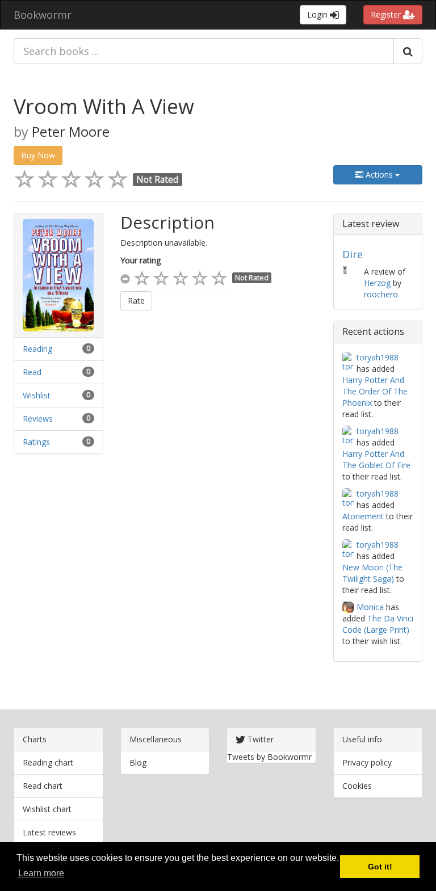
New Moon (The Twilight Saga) (372, 573)
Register (387, 14)
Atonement (363, 516)
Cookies (357, 785)
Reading (37, 348)
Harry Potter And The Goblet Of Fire (376, 459)
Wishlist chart (47, 809)
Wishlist (37, 395)
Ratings (36, 441)
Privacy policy (367, 762)
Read (32, 372)
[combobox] (204, 51)
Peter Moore (71, 132)
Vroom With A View (104, 106)
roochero (381, 294)
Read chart (42, 785)
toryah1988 (378, 357)
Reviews (38, 418)
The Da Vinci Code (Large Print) (377, 624)
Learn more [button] (41, 873)
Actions (379, 174)
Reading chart (48, 762)
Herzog (377, 283)
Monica (370, 607)
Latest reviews (49, 832)
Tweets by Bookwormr (269, 756)
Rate (136, 300)
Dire (352, 254)
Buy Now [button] (38, 155)
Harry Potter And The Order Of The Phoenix (375, 391)
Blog (137, 762)
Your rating (140, 260)
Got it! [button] (380, 866)
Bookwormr (43, 15)
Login (318, 14)
